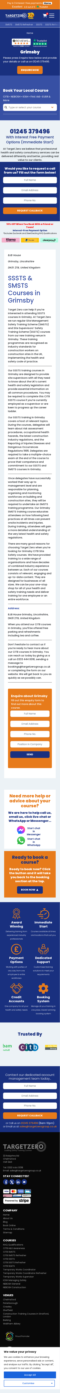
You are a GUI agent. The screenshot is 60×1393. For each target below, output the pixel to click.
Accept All (30, 1374)
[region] (30, 1368)
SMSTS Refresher (24, 24)
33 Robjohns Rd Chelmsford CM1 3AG (11, 1158)
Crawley (7, 1306)
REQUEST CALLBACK (30, 210)
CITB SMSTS (9, 1251)
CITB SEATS (9, 1266)
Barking (7, 1320)
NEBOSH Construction (14, 1287)
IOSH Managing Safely (14, 1280)
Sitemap (7, 1232)
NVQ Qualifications (13, 1244)
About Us (8, 1218)
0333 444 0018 (15, 1167)
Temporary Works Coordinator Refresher (24, 1273)
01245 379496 (29, 1123)
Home (30, 33)
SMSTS (8, 24)
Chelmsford (9, 1299)
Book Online (9, 1225)
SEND (30, 754)
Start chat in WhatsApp (33, 841)
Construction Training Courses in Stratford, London (26, 1315)
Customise (28, 1383)
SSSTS (39, 24)
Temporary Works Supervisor (18, 1276)
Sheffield (8, 1310)
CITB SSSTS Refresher (14, 1262)
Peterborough (10, 1303)
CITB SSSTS (9, 1258)
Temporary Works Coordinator (19, 1269)
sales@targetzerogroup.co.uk (38, 1126)
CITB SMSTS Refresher (14, 1255)
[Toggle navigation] (51, 15)
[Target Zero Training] (24, 1146)
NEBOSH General (11, 1283)
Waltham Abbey (11, 1323)
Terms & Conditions (13, 1229)
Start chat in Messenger (34, 830)
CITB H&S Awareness (14, 1248)
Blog (5, 1221)
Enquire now (30, 70)
